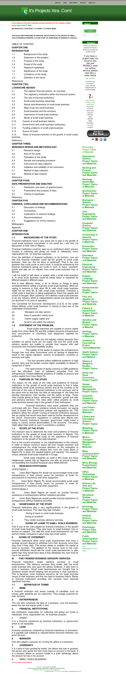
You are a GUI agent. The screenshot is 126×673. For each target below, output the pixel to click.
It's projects (50, 10)
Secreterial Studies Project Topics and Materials (89, 498)
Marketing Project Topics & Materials (89, 430)
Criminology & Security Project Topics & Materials (90, 238)
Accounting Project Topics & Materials (89, 149)
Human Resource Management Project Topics (89, 388)
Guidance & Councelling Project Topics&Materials (91, 344)
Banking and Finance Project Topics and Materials (89, 171)
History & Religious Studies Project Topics (89, 364)
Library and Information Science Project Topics (89, 420)
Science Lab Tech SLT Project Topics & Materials (89, 487)
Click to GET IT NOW (24, 25)
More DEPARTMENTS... (89, 549)
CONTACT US (92, 2)
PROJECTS (83, 2)
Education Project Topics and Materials (89, 258)
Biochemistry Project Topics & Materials (89, 193)
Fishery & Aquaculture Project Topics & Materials (89, 312)
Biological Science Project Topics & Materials (89, 203)
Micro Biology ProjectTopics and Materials (89, 465)
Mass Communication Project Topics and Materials (90, 454)
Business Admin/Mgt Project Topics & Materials (89, 183)
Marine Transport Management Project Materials (89, 441)
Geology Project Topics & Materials (89, 334)
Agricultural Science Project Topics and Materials (89, 160)
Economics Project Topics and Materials (89, 249)
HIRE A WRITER (73, 2)
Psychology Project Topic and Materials (89, 529)
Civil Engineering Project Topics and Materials (89, 215)
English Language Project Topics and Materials (89, 279)
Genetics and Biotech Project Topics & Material (89, 323)
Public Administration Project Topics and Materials (90, 540)
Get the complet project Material (22, 662)
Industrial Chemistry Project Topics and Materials (89, 399)
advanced (96, 34)
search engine (85, 33)
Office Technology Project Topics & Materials (89, 475)
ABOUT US (58, 2)
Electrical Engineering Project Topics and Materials (89, 268)
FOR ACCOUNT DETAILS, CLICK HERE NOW (90, 102)
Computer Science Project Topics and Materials (89, 226)
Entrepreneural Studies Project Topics (90, 290)
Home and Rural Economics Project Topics (89, 376)
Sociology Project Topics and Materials (89, 509)
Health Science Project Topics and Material (90, 354)
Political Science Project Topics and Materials (89, 519)
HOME (65, 2)
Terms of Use (58, 671)
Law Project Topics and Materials (88, 410)
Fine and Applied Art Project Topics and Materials (89, 300)
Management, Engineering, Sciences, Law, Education (45, 670)
